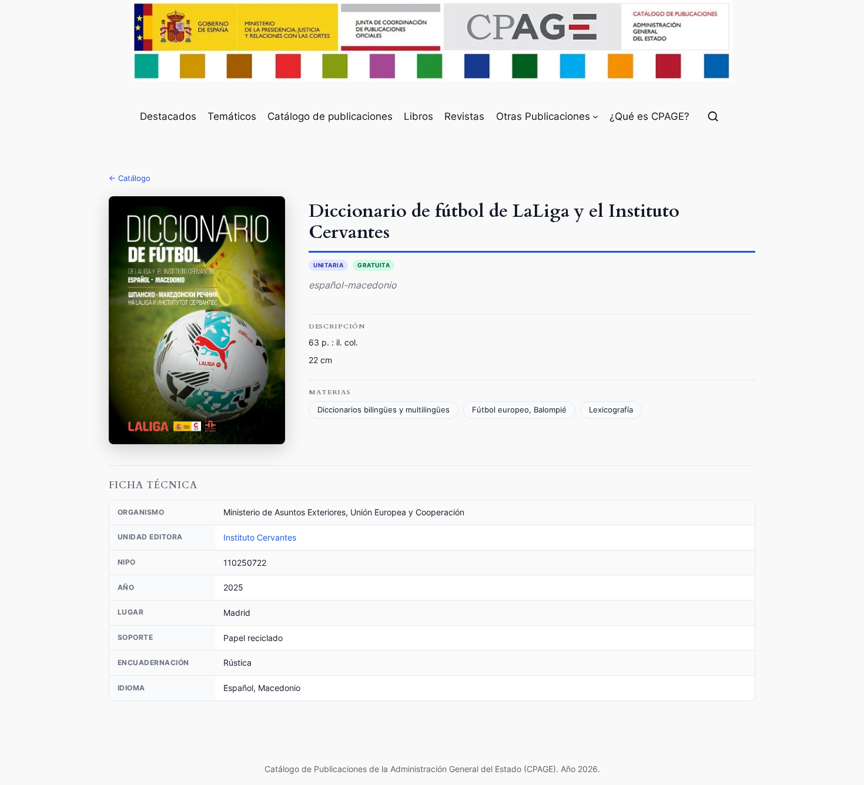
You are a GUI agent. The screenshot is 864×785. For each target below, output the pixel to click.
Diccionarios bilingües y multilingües (383, 409)
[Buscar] (713, 116)
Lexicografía (611, 409)
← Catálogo (129, 178)
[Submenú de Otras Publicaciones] (595, 116)
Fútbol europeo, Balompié (519, 409)
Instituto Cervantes (259, 537)
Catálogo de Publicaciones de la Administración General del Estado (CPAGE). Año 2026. (432, 769)
